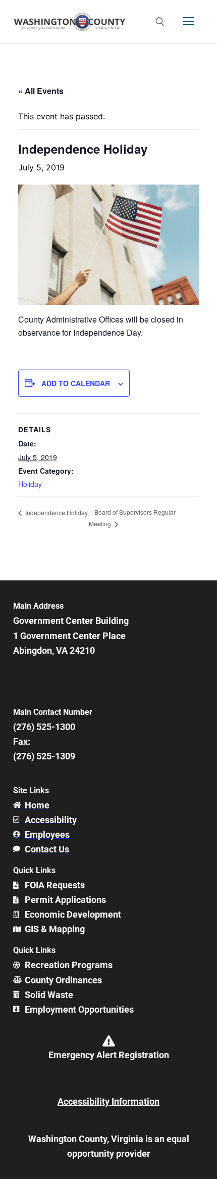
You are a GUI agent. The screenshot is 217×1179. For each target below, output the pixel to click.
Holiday (30, 484)
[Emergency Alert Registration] (108, 1041)
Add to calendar (75, 383)
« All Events (41, 91)
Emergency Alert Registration (108, 1055)
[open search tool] (160, 21)
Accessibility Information (108, 1101)
